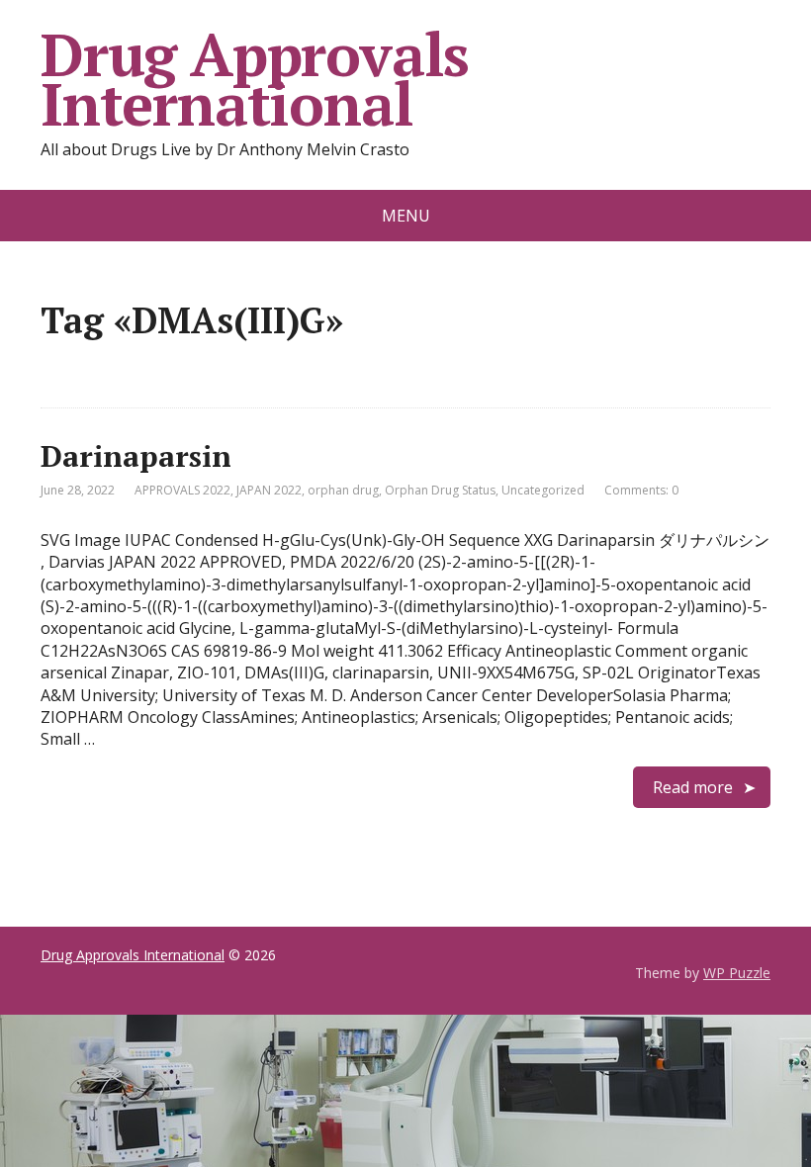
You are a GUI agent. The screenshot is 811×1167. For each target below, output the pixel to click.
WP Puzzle (736, 972)
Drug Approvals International (255, 79)
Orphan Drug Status (440, 490)
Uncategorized (543, 490)
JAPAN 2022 (269, 490)
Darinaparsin (136, 456)
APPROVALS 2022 (182, 490)
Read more (693, 787)
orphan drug (343, 490)
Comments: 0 (641, 490)
